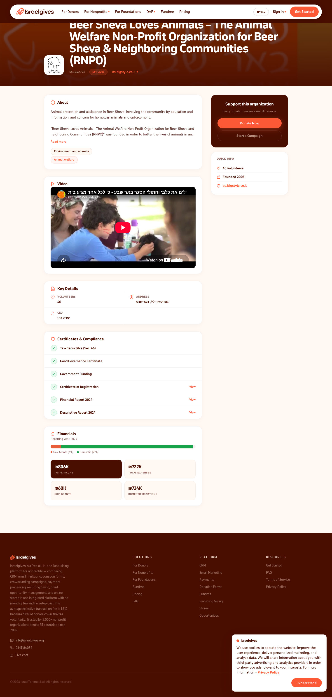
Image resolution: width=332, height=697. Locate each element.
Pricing (184, 11)
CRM (202, 565)
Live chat (22, 655)
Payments (206, 580)
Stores (204, 608)
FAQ (135, 601)
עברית (261, 12)
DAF (151, 11)
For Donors (70, 11)
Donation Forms (210, 587)
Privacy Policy (276, 587)
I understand (307, 683)
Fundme (167, 11)
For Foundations (128, 11)
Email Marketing (210, 573)
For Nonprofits (97, 11)
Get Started (304, 11)
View (192, 387)
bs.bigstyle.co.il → (125, 72)
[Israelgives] (35, 11)
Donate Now (249, 123)
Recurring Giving (211, 601)
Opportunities (209, 615)
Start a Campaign (249, 136)
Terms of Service (278, 580)
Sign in (279, 11)
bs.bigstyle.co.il (235, 186)
